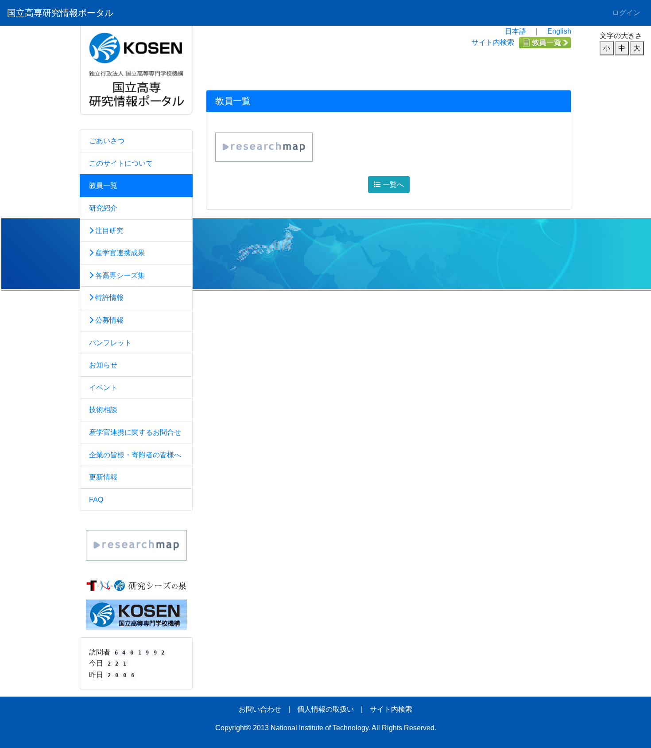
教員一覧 (103, 185)
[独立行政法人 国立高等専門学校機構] (136, 614)
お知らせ (103, 365)
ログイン (626, 12)
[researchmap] (136, 545)
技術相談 (103, 409)
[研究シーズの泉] (136, 585)
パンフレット (110, 343)
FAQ (96, 499)
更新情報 (103, 477)
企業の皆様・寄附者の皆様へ (135, 455)
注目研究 (108, 230)
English (559, 31)
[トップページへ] (136, 45)
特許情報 (108, 297)
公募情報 (108, 320)
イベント (103, 387)
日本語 (515, 31)
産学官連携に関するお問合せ (135, 432)
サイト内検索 (493, 42)
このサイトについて (121, 163)
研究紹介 (103, 208)
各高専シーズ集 (119, 275)
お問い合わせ (260, 709)
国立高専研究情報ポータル (60, 13)
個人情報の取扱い (325, 709)
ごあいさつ (106, 140)
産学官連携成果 (119, 253)
